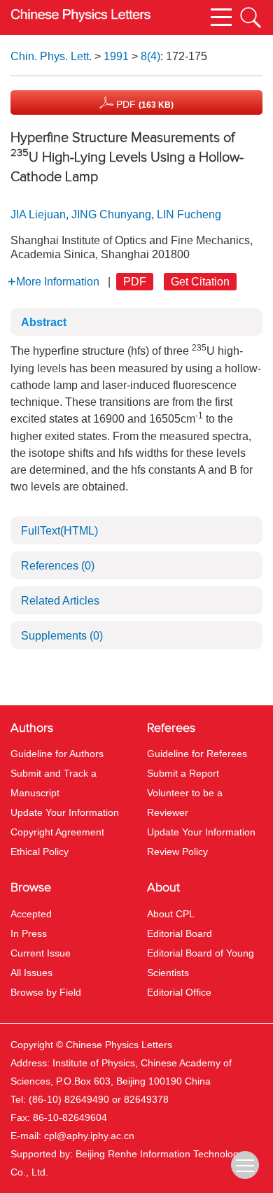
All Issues (31, 972)
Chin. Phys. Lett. (51, 56)
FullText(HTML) (59, 531)
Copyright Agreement (57, 832)
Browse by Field (45, 992)
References (57, 566)
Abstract (43, 322)
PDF (143, 104)
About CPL (171, 913)
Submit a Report (183, 773)
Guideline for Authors (57, 753)
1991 (116, 56)
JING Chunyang (111, 214)
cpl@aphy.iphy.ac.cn (89, 1135)
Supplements (62, 636)
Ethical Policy (39, 851)
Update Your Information (64, 812)
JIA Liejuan (38, 214)
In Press (28, 933)
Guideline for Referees (197, 753)
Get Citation (200, 282)
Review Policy (177, 851)
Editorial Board (179, 933)
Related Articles (60, 601)
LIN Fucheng (189, 214)
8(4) (150, 56)
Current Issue (40, 953)
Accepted (31, 913)
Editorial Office (179, 992)
